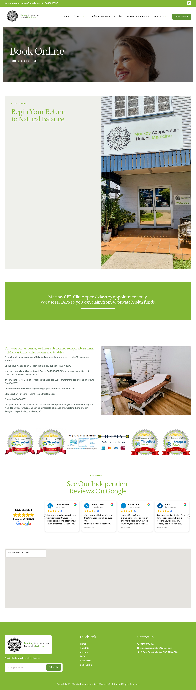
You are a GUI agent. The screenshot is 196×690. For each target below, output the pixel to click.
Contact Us (158, 16)
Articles (118, 16)
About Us (77, 16)
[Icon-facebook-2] (189, 3)
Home (66, 16)
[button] (189, 516)
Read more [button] (89, 527)
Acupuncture (11, 404)
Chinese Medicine (29, 404)
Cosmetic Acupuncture (137, 16)
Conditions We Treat (99, 16)
